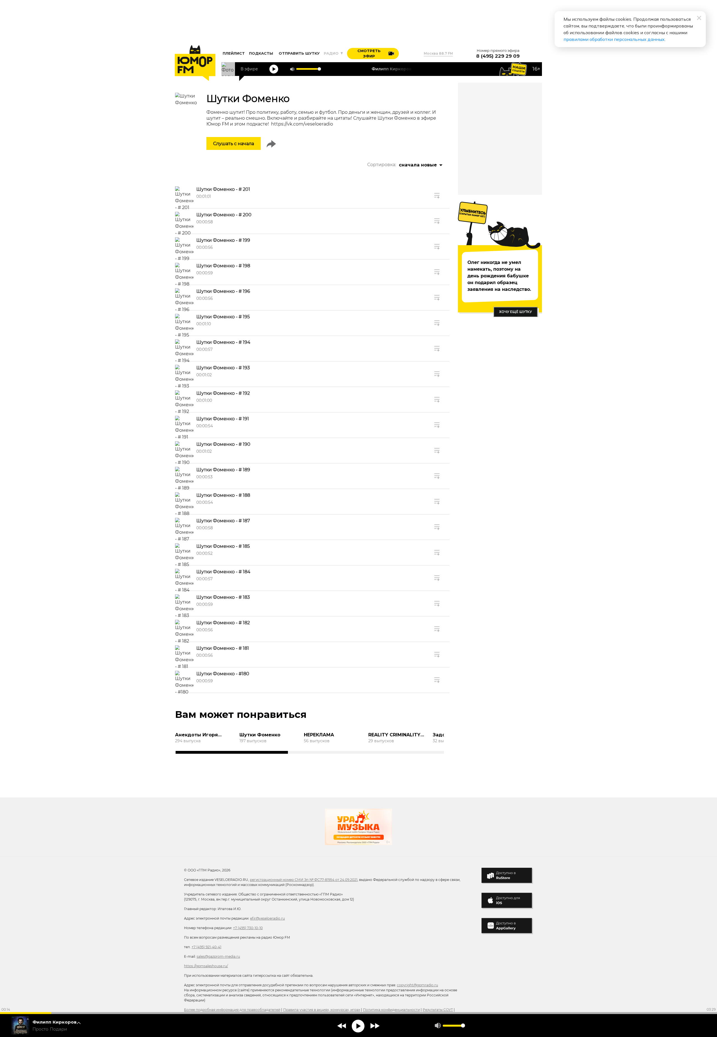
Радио (332, 53)
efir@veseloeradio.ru (267, 918)
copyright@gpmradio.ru (417, 985)
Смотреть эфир (369, 53)
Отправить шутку (299, 53)
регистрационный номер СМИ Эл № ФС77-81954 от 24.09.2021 (303, 880)
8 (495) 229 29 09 (498, 56)
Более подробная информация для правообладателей (232, 1010)
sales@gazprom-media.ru (218, 956)
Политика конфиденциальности (391, 1010)
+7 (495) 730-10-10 (248, 928)
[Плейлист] (80, 1025)
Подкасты (261, 53)
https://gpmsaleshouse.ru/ (206, 966)
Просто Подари (49, 1029)
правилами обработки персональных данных (614, 39)
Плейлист (234, 53)
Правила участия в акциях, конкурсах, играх (321, 1010)
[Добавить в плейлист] (437, 195)
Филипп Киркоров (54, 1022)
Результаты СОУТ (438, 1010)
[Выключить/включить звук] (292, 69)
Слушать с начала (233, 143)
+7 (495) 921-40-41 (206, 947)
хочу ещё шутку (515, 312)
